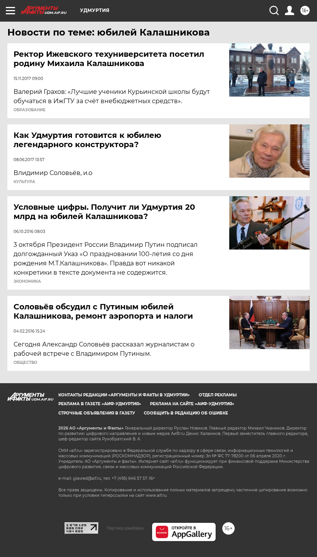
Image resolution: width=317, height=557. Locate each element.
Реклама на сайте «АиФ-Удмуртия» (192, 403)
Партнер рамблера (125, 528)
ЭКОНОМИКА (27, 282)
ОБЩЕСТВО (25, 363)
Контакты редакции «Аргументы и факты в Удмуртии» (124, 394)
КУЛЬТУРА (24, 182)
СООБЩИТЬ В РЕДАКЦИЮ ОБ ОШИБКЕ (186, 413)
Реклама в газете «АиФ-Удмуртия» (99, 403)
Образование (30, 110)
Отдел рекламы (218, 394)
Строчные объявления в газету (96, 413)
